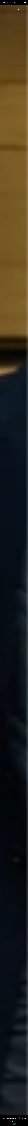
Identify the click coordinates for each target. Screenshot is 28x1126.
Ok (14, 1123)
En (19, 7)
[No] (26, 1120)
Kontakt (4, 31)
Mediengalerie (22, 9)
